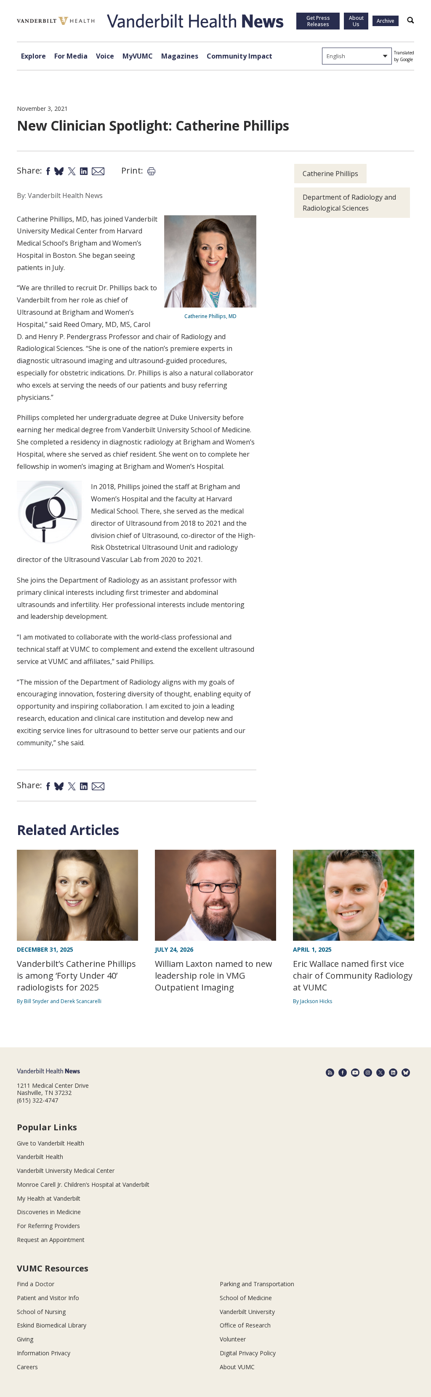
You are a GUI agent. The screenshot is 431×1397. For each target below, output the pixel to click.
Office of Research (245, 1325)
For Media (71, 56)
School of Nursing (41, 1312)
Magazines (179, 56)
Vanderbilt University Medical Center (65, 1171)
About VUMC (237, 1367)
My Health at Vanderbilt (48, 1198)
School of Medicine (246, 1298)
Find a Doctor (35, 1284)
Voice (105, 56)
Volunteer (233, 1339)
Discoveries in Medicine (49, 1212)
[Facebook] (342, 1072)
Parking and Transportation (257, 1284)
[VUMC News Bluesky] (406, 1072)
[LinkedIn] (393, 1072)
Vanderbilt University (247, 1312)
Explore (33, 56)
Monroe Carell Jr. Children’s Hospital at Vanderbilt (83, 1184)
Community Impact (239, 56)
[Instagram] (368, 1072)
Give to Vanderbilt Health (50, 1143)
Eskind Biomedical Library (51, 1325)
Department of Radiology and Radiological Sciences (349, 203)
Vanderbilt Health (40, 1157)
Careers (27, 1367)
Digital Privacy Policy (248, 1353)
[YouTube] (355, 1072)
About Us (356, 21)
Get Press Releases (318, 21)
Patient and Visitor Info (48, 1298)
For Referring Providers (48, 1226)
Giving (25, 1339)
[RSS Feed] (330, 1072)
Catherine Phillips (330, 173)
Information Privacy (43, 1353)
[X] (380, 1072)
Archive (385, 20)
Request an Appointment (51, 1240)
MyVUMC (137, 56)
